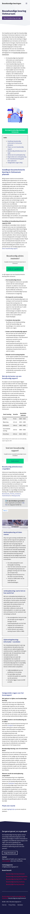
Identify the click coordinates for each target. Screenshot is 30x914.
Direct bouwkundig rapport (9, 248)
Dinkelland (11, 783)
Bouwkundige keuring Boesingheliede (16, 876)
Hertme (12, 494)
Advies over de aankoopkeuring (16, 155)
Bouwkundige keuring (7, 896)
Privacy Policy (12, 905)
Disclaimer (20, 905)
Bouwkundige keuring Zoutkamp (15, 882)
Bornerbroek (5, 494)
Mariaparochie (16, 495)
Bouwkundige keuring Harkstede (15, 874)
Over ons (4, 905)
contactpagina (6, 861)
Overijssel (10, 725)
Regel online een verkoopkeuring (17, 157)
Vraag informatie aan (10, 853)
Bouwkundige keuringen (11, 3)
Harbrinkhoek (6, 495)
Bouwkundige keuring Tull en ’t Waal (16, 879)
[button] (15, 131)
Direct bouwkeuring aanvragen (12, 18)
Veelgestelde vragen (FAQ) (15, 162)
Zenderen (18, 494)
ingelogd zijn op (11, 809)
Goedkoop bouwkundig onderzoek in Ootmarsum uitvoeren (15, 143)
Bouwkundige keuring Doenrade (15, 884)
